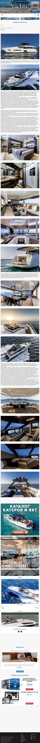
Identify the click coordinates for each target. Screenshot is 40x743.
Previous (1, 660)
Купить (35, 10)
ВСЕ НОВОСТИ (20, 671)
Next (38, 660)
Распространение (23, 739)
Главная (2, 28)
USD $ (37, 269)
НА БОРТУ (5, 28)
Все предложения (20, 611)
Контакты (22, 741)
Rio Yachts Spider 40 (20, 604)
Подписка (22, 738)
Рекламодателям (23, 740)
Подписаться (29, 689)
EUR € (37, 268)
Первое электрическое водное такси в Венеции (20, 650)
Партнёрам (7, 10)
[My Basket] (38, 15)
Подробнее (19, 667)
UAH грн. (38, 271)
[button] (2, 14)
